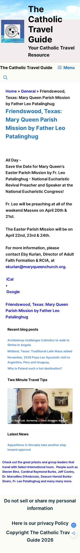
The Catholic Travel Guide (45, 24)
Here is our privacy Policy (40, 523)
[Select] (40, 423)
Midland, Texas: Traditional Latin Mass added (39, 351)
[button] (5, 78)
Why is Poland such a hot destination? (34, 368)
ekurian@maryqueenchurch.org (35, 266)
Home (11, 91)
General (28, 91)
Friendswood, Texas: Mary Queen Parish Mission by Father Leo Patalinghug (37, 310)
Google (13, 291)
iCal (9, 279)
